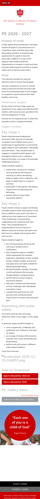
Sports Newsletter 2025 (15, 382)
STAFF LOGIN (20, 484)
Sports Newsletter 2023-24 (16, 375)
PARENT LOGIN (20, 489)
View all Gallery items (29, 395)
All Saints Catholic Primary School (20, 22)
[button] (6, 3)
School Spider (31, 498)
